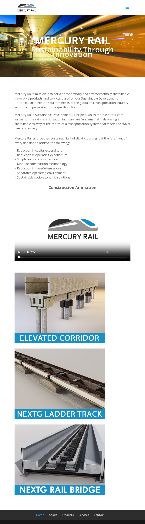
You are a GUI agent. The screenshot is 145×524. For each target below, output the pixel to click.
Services (84, 515)
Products (68, 515)
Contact (99, 515)
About (53, 515)
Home (40, 515)
